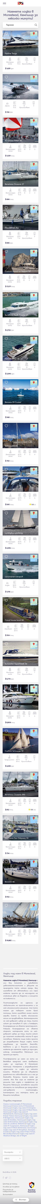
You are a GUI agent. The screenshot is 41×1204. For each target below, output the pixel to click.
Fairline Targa (11, 53)
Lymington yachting (14, 533)
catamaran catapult (14, 576)
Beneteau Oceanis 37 (14, 184)
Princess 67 (10, 707)
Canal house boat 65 (14, 620)
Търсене (10, 25)
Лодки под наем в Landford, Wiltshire (20, 1123)
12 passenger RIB (12, 97)
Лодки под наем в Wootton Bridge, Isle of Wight (18, 1134)
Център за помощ (10, 1184)
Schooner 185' (11, 925)
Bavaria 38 (9, 489)
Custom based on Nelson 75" (18, 271)
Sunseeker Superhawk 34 (16, 664)
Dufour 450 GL (11, 446)
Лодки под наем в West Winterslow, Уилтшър (19, 1127)
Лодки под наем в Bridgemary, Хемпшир (20, 1117)
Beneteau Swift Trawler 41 (16, 315)
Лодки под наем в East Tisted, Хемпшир (20, 1115)
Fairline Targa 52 (12, 358)
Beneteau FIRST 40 (13, 140)
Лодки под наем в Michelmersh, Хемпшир (15, 1113)
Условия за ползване (11, 1187)
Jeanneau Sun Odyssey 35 (16, 838)
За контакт (8, 1194)
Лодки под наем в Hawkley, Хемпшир (18, 1119)
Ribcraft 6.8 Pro (12, 228)
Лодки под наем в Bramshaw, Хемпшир (19, 1121)
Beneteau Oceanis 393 (15, 794)
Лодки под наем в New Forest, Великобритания (19, 1133)
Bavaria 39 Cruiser (13, 402)
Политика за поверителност (9, 1190)
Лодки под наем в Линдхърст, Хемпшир (19, 1125)
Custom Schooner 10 (14, 751)
